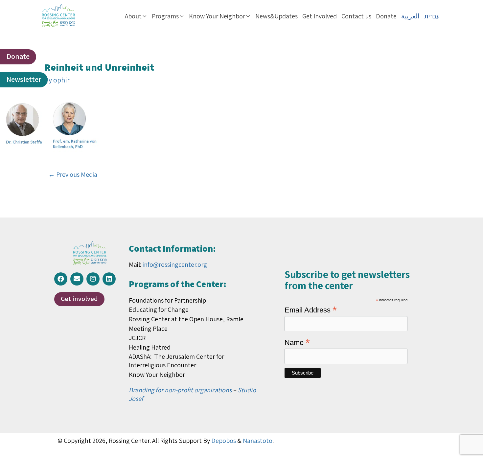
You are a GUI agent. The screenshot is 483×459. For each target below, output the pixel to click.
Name (297, 342)
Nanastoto (257, 440)
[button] (18, 56)
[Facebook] (60, 279)
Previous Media (72, 174)
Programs (165, 16)
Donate (386, 16)
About (133, 16)
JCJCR (137, 337)
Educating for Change (159, 309)
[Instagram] (93, 279)
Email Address (311, 309)
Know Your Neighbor (217, 16)
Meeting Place (148, 328)
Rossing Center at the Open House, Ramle (186, 319)
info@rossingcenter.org (175, 264)
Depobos (223, 440)
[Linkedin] (109, 279)
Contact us (356, 16)
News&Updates (276, 16)
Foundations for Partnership (167, 300)
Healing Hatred (150, 347)
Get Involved (319, 16)
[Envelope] (76, 279)
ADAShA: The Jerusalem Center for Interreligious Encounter (176, 360)
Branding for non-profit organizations (180, 390)
